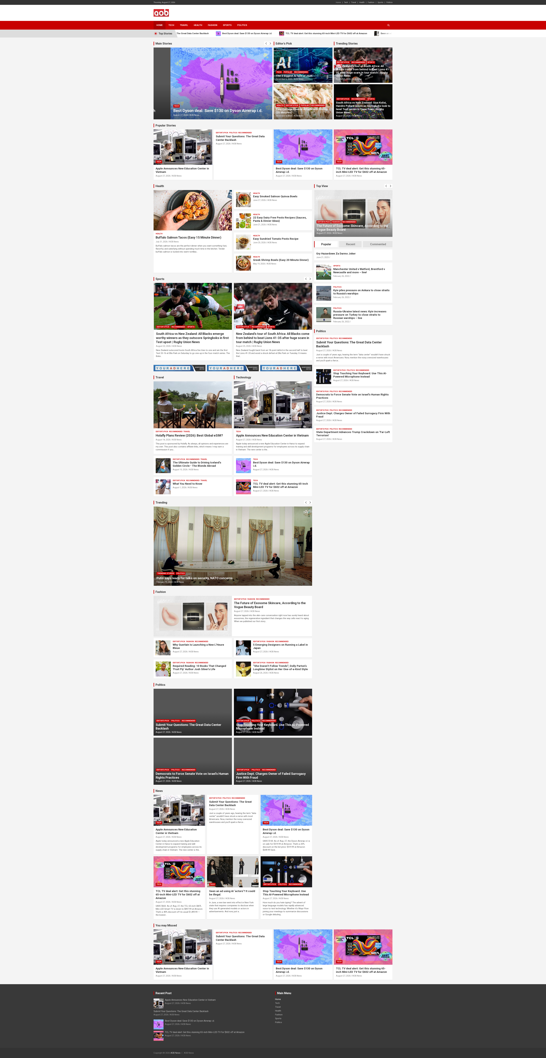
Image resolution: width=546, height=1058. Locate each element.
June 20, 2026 (259, 242)
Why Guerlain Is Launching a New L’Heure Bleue (198, 646)
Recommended (301, 72)
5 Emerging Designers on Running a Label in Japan (280, 646)
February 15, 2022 (165, 582)
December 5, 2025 (284, 116)
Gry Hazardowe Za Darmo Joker (336, 253)
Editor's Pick (284, 43)
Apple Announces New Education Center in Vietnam (272, 435)
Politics (389, 2)
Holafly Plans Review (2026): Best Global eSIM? (189, 435)
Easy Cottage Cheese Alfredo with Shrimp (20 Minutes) (302, 111)
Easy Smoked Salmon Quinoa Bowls (275, 196)
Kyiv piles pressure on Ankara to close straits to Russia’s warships (361, 292)
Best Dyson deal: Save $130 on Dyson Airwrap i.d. (281, 464)
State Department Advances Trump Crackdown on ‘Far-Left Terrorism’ (353, 433)
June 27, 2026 (259, 200)
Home (338, 2)
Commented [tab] (378, 244)
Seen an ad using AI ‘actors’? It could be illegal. (198, 110)
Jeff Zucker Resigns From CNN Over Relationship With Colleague (203, 578)
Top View (322, 186)
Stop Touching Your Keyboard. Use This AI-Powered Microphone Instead (286, 892)
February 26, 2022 (341, 276)
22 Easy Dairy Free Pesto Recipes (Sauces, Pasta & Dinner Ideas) (280, 219)
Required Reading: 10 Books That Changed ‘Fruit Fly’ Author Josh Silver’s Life (199, 667)
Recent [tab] (350, 244)
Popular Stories (166, 125)
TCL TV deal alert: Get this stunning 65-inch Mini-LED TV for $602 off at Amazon (361, 170)
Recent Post (163, 993)
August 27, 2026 (163, 115)
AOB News (177, 115)
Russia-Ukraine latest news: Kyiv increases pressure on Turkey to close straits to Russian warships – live (359, 315)
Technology (243, 377)
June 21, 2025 (322, 257)
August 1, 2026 (179, 487)
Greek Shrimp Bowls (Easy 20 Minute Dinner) (281, 260)
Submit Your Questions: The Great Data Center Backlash (230, 803)
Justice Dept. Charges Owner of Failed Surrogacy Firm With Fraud (353, 415)
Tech (346, 2)
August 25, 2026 (343, 79)
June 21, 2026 (259, 224)
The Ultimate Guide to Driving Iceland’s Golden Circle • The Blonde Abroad (197, 464)
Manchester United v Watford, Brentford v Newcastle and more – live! (359, 270)
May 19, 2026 (259, 264)
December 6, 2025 (284, 79)
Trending (161, 502)
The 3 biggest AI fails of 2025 (294, 75)
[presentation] (266, 44)
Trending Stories (347, 43)
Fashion (371, 2)
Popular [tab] (326, 244)
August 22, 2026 (243, 346)
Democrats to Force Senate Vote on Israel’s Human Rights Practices (352, 396)
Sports (380, 2)
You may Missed (166, 925)
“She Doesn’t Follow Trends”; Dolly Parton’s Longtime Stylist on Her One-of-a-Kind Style (280, 667)
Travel (353, 2)
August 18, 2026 (163, 440)
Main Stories (164, 43)
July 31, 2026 (161, 242)
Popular (288, 72)
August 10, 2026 (180, 469)
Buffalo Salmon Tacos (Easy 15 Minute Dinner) (188, 237)
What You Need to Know (187, 483)
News (159, 791)
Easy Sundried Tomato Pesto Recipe (275, 238)
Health (362, 2)
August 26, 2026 (260, 673)
